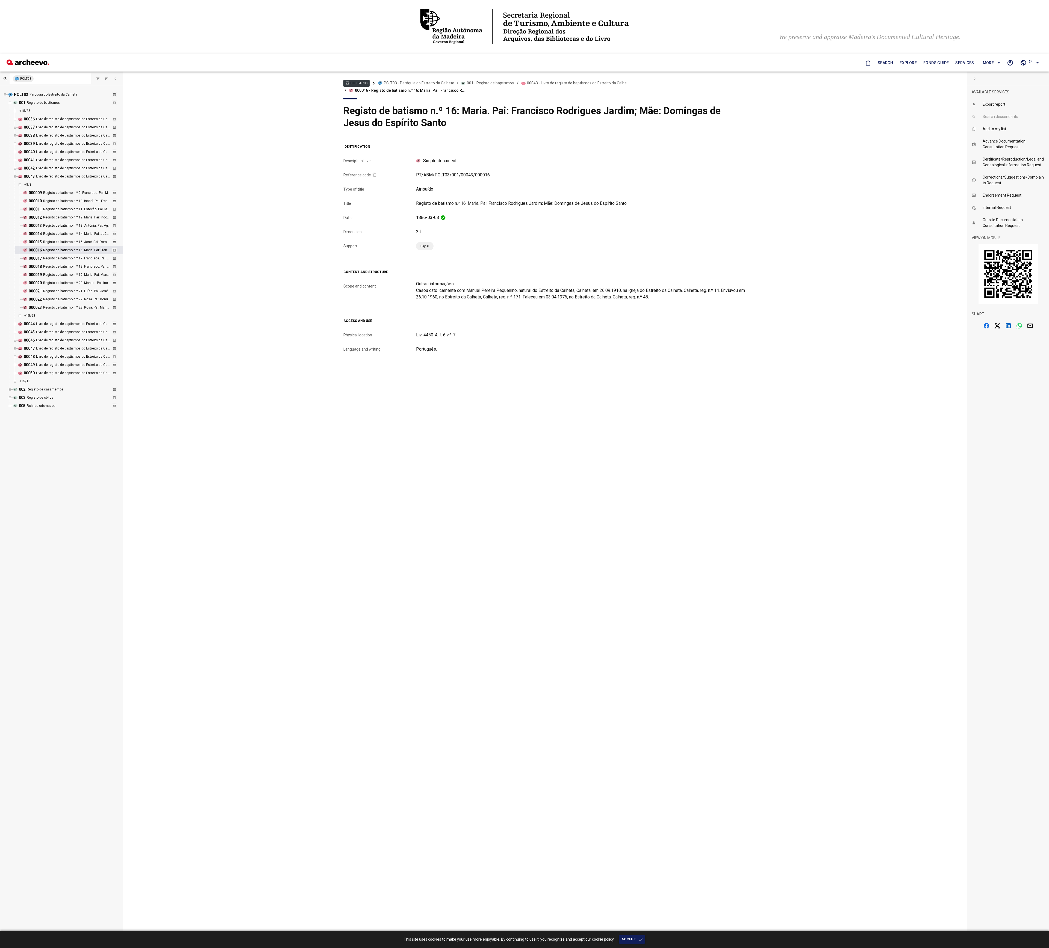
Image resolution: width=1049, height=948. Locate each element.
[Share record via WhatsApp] (1019, 325)
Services (964, 63)
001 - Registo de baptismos (490, 83)
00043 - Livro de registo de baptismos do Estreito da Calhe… (578, 83)
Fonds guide (936, 63)
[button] (991, 63)
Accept (628, 939)
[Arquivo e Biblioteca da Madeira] (28, 63)
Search (885, 63)
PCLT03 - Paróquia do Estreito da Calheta (419, 83)
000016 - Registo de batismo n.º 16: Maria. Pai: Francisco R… (410, 90)
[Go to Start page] (867, 62)
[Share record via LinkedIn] (1008, 325)
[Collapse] (115, 78)
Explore (908, 63)
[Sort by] (97, 78)
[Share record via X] (997, 325)
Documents (356, 83)
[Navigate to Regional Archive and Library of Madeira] (524, 27)
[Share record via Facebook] (986, 325)
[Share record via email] (1030, 325)
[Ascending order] (106, 78)
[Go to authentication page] (1010, 62)
